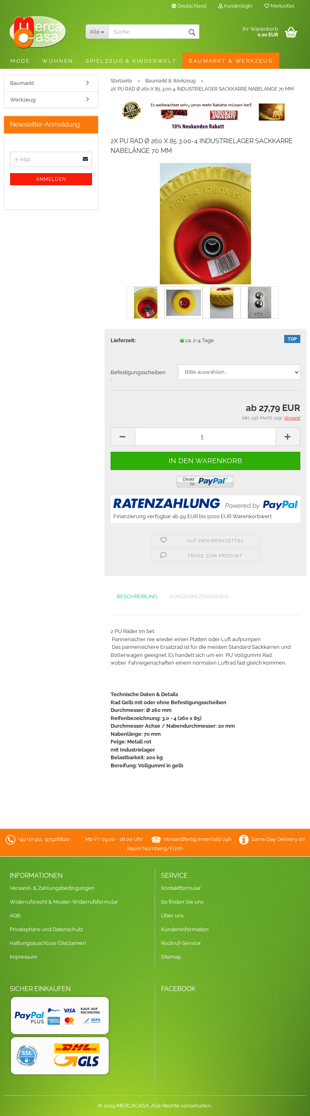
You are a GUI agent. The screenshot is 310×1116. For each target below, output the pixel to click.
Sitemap (171, 957)
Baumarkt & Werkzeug (231, 61)
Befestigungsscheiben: (138, 376)
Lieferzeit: (123, 340)
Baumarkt (22, 83)
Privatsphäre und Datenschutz (46, 929)
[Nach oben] (288, 1104)
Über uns (172, 916)
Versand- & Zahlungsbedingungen (52, 888)
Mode (20, 61)
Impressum (23, 957)
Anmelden (51, 179)
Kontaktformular (181, 888)
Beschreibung (137, 596)
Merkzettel (281, 6)
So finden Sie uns (182, 902)
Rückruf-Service (181, 943)
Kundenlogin (237, 6)
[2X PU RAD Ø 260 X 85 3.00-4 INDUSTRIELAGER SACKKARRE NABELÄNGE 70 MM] (205, 223)
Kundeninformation (185, 929)
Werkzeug (23, 100)
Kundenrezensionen (199, 596)
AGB (15, 916)
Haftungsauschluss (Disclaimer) (48, 943)
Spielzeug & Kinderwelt (131, 61)
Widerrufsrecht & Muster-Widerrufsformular (64, 902)
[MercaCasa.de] (41, 32)
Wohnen (57, 61)
